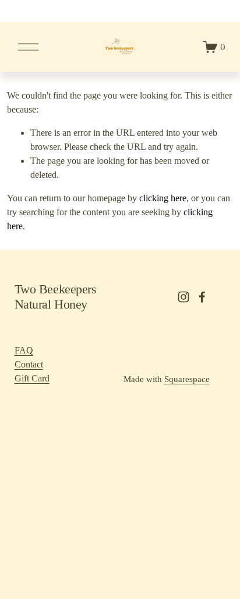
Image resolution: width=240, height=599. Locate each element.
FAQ (24, 350)
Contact (29, 364)
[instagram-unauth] (183, 297)
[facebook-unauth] (202, 297)
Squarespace (187, 379)
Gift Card (32, 378)
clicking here (162, 198)
